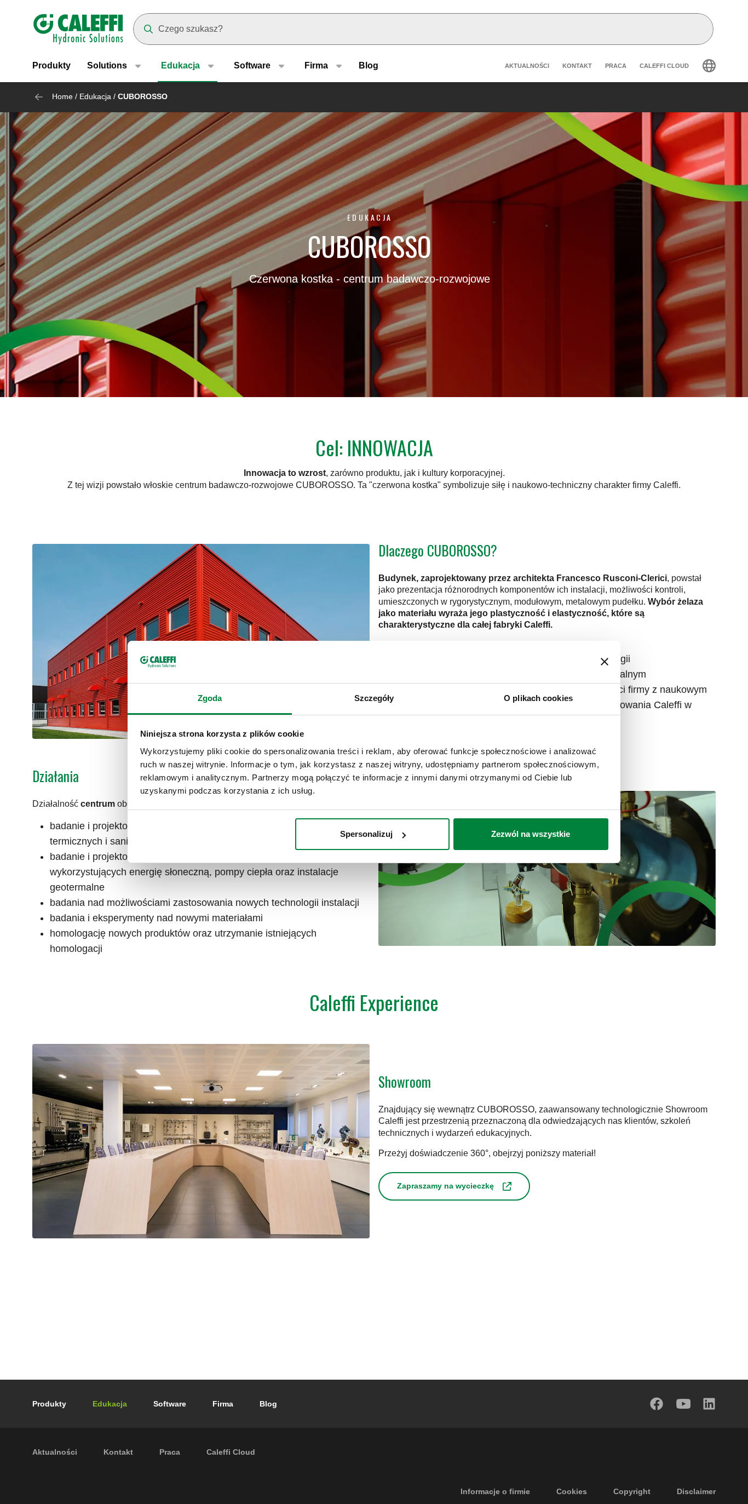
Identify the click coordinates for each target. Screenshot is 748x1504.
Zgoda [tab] (210, 698)
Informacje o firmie (495, 1491)
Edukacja (95, 96)
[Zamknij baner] (604, 662)
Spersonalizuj (366, 834)
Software (169, 1403)
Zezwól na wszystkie (530, 834)
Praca (615, 65)
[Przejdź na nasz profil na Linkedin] (710, 1403)
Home (62, 96)
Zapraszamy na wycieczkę (445, 1185)
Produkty (51, 65)
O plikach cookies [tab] (538, 698)
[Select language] (709, 65)
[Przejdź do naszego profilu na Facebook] (657, 1403)
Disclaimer (696, 1491)
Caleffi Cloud (664, 65)
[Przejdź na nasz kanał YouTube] (683, 1403)
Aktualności (527, 65)
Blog (368, 65)
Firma (222, 1403)
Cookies (571, 1491)
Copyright (632, 1491)
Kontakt (577, 65)
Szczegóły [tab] (374, 698)
